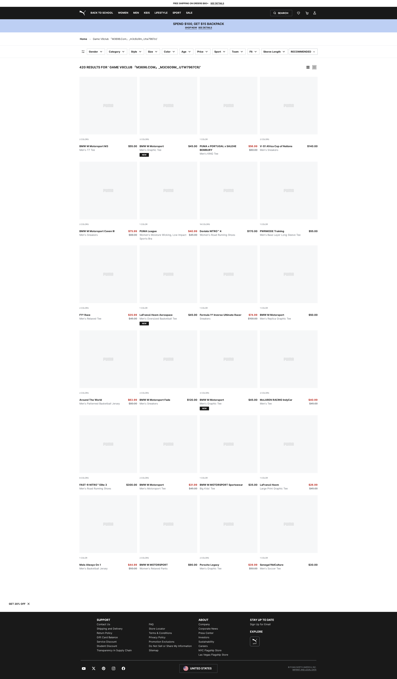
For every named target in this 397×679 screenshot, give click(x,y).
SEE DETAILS (217, 3)
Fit (251, 51)
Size (150, 51)
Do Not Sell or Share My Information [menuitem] (170, 646)
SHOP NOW (191, 27)
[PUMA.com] (81, 13)
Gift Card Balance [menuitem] (107, 637)
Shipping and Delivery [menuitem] (110, 628)
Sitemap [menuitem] (153, 650)
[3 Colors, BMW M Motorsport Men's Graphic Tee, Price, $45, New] (168, 117)
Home (83, 38)
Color (167, 51)
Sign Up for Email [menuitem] (260, 624)
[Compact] (308, 67)
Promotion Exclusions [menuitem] (161, 641)
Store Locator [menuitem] (157, 628)
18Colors (205, 224)
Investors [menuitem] (203, 637)
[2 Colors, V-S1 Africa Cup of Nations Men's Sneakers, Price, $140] (289, 114)
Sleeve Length (272, 51)
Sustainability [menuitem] (206, 641)
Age (183, 51)
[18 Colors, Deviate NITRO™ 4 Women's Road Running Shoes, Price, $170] (228, 199)
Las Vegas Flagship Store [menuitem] (213, 654)
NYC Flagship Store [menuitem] (209, 650)
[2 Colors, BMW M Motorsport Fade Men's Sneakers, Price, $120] (168, 367)
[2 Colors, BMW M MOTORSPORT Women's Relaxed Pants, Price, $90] (168, 532)
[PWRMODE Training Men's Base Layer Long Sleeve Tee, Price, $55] (289, 199)
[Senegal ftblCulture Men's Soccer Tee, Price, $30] (289, 532)
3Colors (144, 139)
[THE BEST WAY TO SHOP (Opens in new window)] (255, 641)
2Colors (84, 139)
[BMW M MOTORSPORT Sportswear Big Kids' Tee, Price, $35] (228, 452)
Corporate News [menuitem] (208, 628)
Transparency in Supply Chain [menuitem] (114, 650)
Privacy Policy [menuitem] (157, 637)
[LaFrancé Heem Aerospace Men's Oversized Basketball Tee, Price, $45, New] (168, 285)
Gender (93, 51)
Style (134, 51)
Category (114, 51)
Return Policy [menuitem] (104, 633)
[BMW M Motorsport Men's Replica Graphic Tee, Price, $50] (289, 282)
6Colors (84, 478)
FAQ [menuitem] (151, 624)
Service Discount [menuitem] (107, 641)
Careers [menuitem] (203, 646)
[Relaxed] (314, 67)
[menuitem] (102, 13)
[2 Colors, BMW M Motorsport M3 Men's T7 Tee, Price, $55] (108, 114)
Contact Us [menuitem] (103, 624)
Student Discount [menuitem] (107, 646)
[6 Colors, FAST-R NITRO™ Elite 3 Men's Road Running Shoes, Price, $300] (108, 452)
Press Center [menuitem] (206, 633)
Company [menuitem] (204, 624)
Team (235, 51)
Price (200, 51)
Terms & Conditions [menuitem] (160, 633)
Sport (217, 51)
